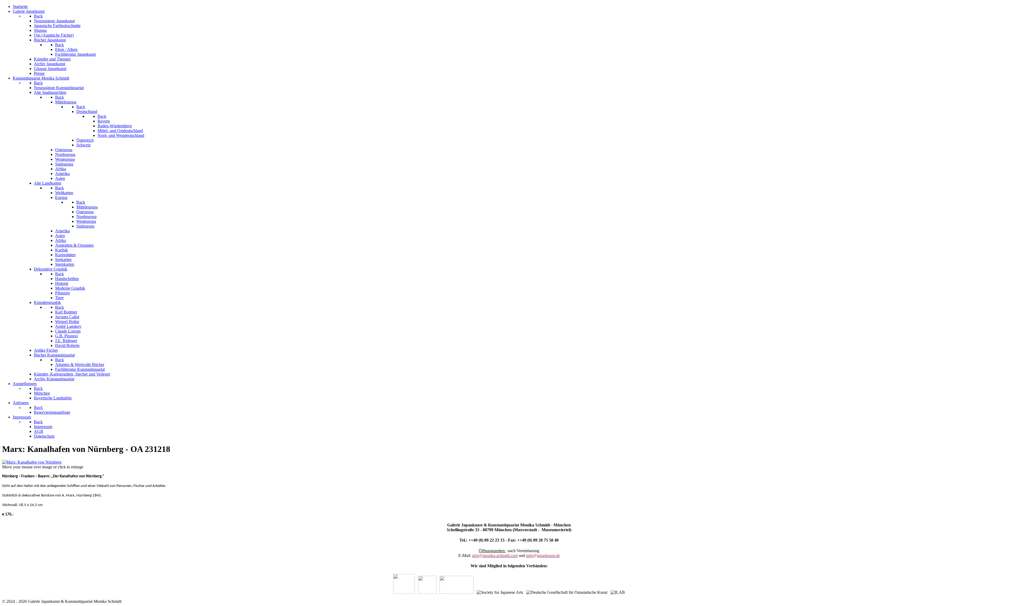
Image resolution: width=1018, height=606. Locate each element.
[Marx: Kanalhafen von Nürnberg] (32, 462)
